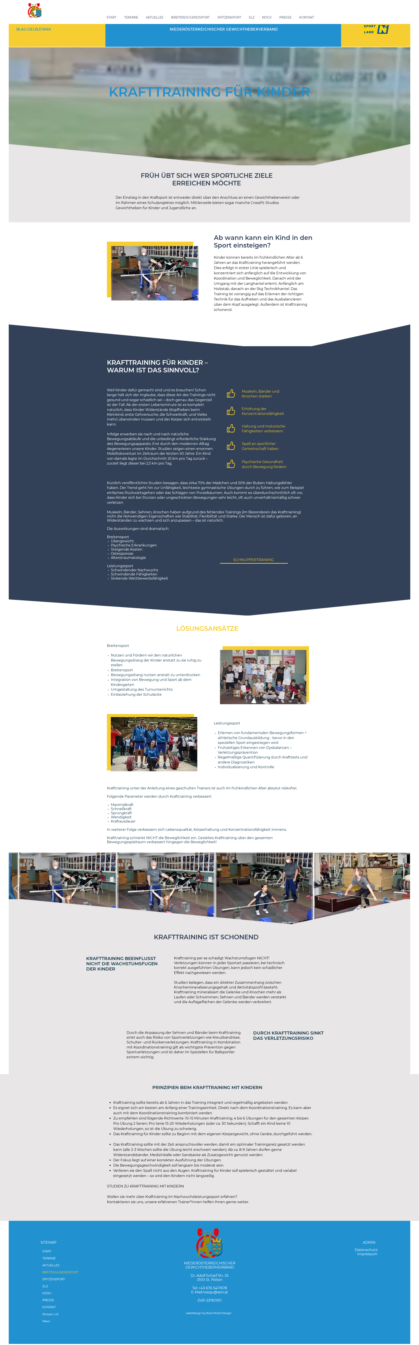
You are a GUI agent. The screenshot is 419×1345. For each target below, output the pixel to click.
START (46, 1251)
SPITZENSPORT (53, 1279)
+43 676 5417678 (213, 1288)
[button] (191, 17)
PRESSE (48, 1300)
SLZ (45, 1286)
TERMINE (49, 1258)
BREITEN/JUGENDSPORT (60, 1272)
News (46, 1321)
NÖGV (46, 1293)
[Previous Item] (16, 889)
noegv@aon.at (215, 1292)
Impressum (367, 1254)
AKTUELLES (51, 1265)
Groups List (50, 1314)
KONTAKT (49, 1307)
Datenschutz (366, 1250)
